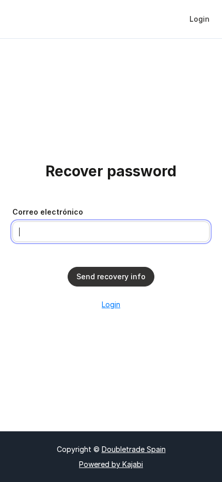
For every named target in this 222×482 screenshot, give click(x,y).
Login (111, 304)
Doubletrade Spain (134, 449)
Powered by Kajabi (111, 464)
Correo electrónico (47, 211)
